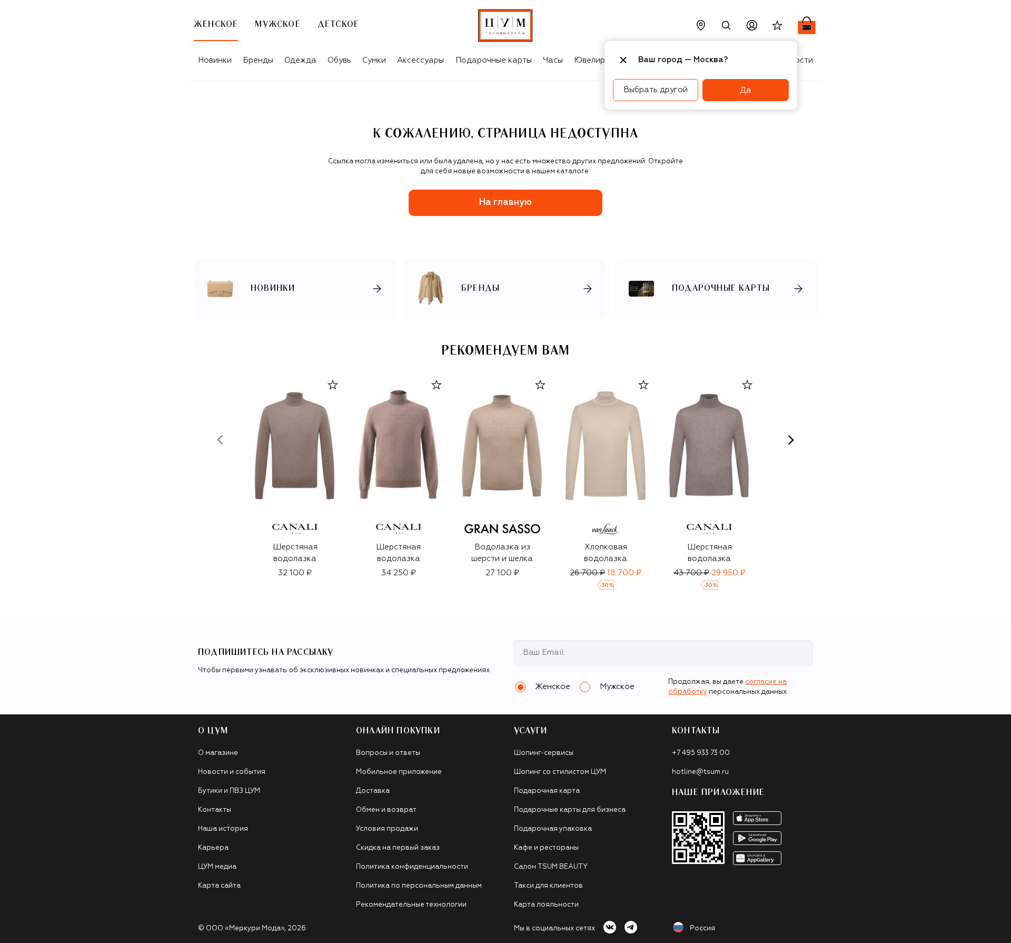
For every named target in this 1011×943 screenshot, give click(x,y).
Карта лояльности (546, 904)
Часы (553, 60)
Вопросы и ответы (388, 753)
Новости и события (231, 772)
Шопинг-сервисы (543, 753)
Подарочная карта (547, 791)
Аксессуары (420, 60)
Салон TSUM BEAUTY (551, 866)
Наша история (223, 829)
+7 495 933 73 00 (701, 753)
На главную (505, 202)
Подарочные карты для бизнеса (570, 810)
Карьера (213, 847)
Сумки (374, 60)
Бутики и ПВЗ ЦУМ (229, 791)
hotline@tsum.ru (700, 772)
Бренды (258, 60)
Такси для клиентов (548, 885)
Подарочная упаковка (553, 829)
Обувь (339, 60)
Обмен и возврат (386, 810)
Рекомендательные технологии (411, 904)
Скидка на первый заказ (398, 847)
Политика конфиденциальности (412, 866)
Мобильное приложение (399, 772)
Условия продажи (387, 829)
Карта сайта (219, 885)
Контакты (214, 810)
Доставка (373, 791)
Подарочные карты (493, 60)
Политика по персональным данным (419, 885)
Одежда (300, 60)
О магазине (218, 753)
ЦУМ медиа (217, 866)
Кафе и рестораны (546, 847)
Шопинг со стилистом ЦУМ (560, 772)
